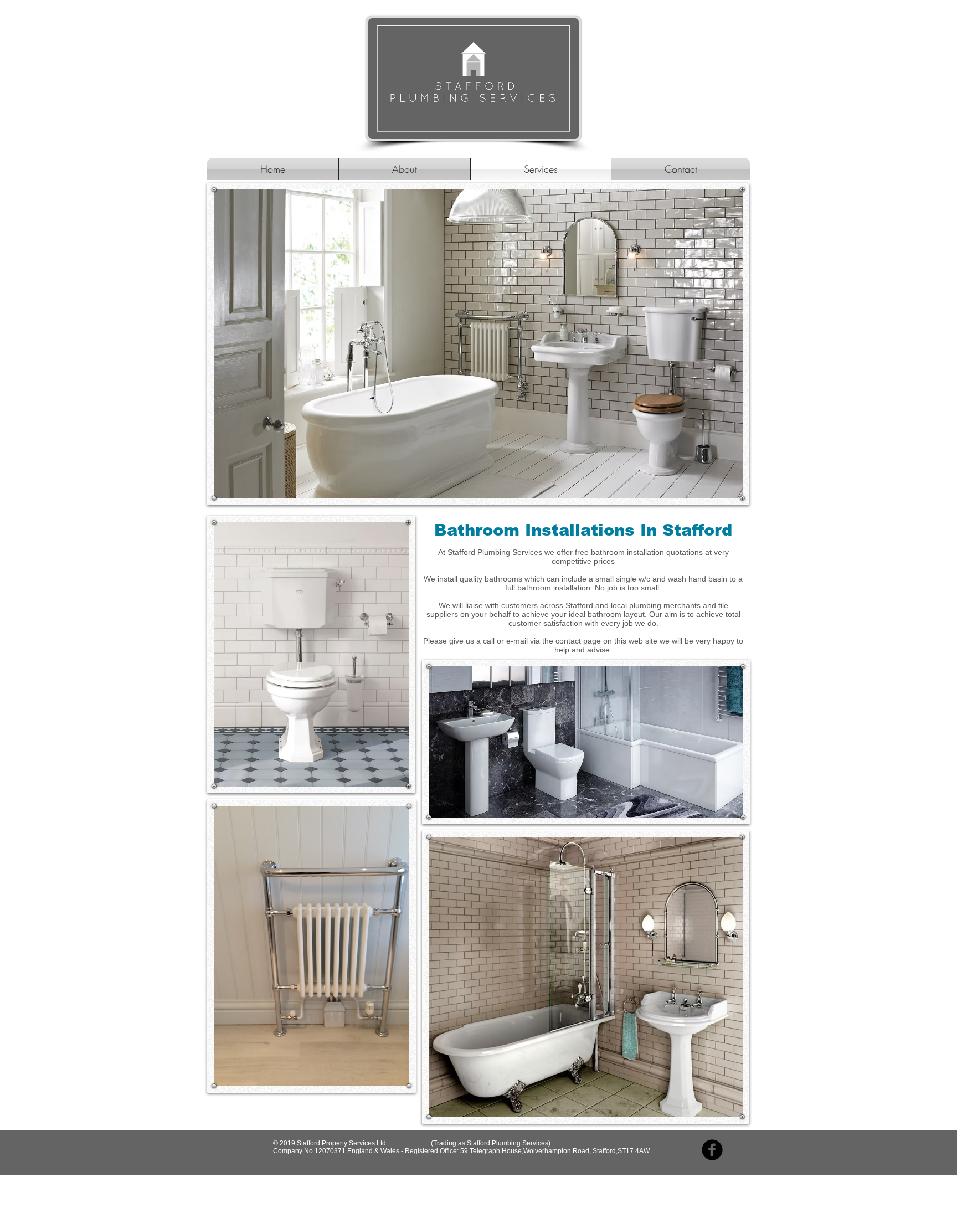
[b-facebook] (712, 1149)
